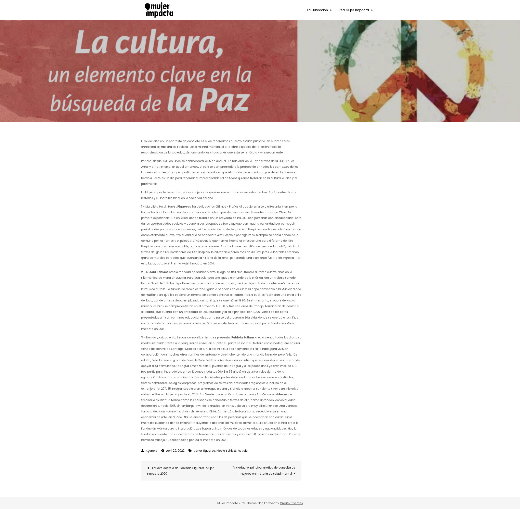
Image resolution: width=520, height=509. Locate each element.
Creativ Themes (291, 503)
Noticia (243, 451)
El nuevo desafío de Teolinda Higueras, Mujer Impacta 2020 (180, 471)
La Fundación (317, 10)
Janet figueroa (204, 451)
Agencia (151, 451)
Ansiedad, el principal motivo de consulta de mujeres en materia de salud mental (264, 470)
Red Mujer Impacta (354, 10)
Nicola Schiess (226, 451)
